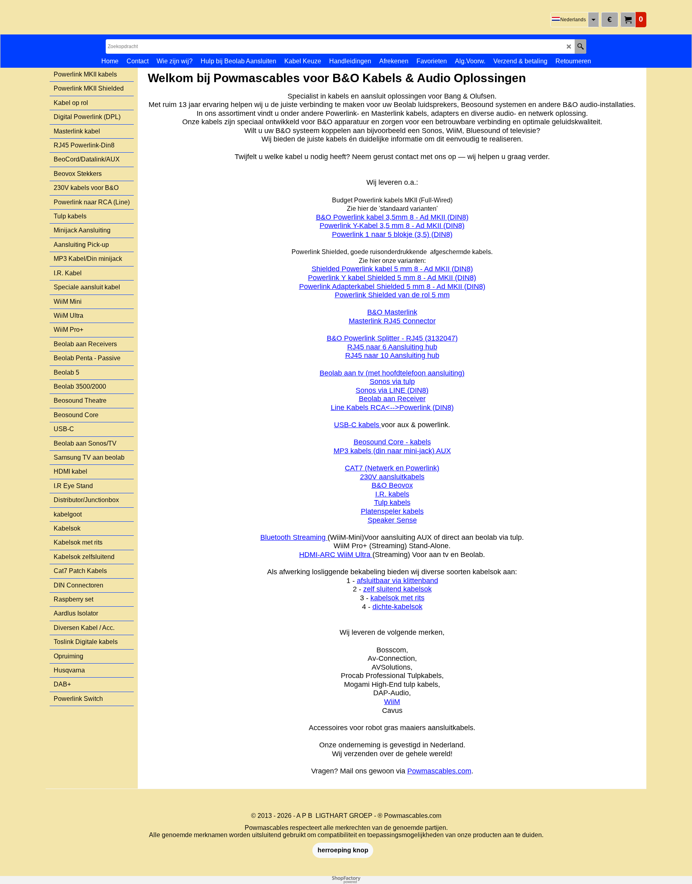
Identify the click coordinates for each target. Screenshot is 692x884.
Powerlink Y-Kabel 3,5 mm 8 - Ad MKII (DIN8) (392, 226)
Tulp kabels (392, 503)
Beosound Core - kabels (392, 442)
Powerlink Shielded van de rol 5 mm (392, 295)
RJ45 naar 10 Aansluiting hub (392, 355)
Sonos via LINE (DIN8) (392, 390)
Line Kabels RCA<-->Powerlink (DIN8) (392, 408)
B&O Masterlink (392, 312)
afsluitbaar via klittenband (397, 581)
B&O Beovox (392, 485)
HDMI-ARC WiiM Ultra (335, 555)
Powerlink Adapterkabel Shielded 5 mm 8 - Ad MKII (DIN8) (392, 287)
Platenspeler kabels (392, 511)
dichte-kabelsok (397, 607)
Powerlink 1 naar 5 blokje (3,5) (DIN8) (392, 234)
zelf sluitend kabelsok (397, 589)
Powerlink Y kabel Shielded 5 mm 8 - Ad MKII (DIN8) (392, 278)
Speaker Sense (392, 520)
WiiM (392, 702)
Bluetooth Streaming (294, 537)
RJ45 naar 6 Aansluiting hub (392, 347)
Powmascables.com (439, 771)
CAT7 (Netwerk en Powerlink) (392, 468)
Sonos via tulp (392, 381)
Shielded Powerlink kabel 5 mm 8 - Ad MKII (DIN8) (392, 269)
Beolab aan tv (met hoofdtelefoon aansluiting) (392, 373)
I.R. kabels (392, 494)
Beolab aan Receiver (392, 399)
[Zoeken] (580, 46)
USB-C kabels (357, 425)
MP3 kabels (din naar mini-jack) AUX (392, 451)
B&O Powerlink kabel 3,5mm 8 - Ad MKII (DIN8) (392, 217)
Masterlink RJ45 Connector (392, 321)
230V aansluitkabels (392, 477)
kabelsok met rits (397, 598)
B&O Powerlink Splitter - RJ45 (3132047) (392, 338)
